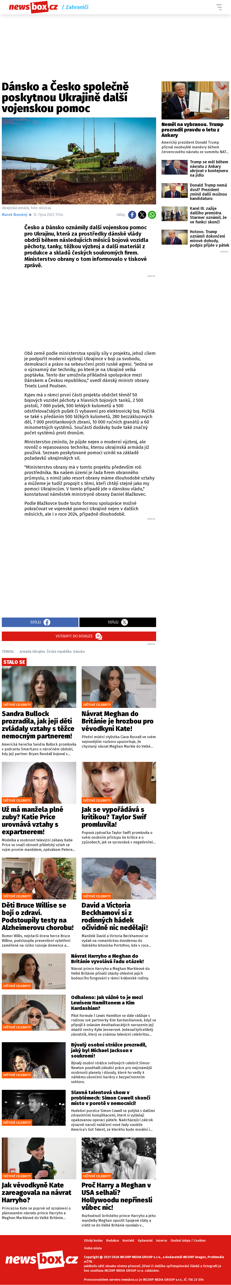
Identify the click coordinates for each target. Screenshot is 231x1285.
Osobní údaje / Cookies (188, 1241)
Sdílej (35, 622)
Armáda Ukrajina (32, 651)
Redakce (112, 1241)
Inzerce (161, 1241)
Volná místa (93, 1248)
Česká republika (59, 651)
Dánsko (79, 651)
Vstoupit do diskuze (74, 636)
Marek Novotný (14, 215)
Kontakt (128, 1241)
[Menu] (219, 7)
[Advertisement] (90, 311)
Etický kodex (93, 1241)
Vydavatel (145, 1241)
